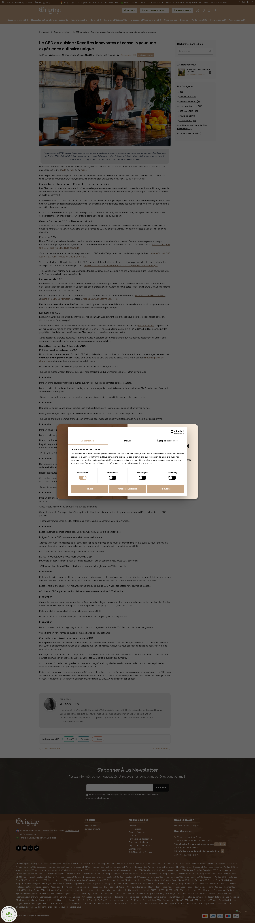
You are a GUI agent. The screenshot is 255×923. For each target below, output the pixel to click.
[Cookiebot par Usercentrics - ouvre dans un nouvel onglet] (172, 432)
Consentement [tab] (87, 441)
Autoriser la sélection (127, 489)
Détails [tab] (127, 441)
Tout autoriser (165, 489)
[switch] (110, 477)
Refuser (89, 489)
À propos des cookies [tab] (167, 441)
